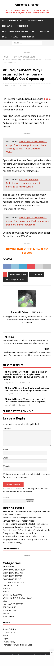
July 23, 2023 (10, 85)
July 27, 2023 (9, 394)
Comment (7, 428)
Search (6, 497)
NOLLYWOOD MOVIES (13, 604)
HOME (6, 591)
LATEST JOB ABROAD (40, 31)
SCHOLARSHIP (22, 26)
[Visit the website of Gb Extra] (27, 327)
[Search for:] (27, 42)
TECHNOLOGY (28, 37)
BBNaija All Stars (18, 274)
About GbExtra (9, 629)
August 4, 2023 (10, 405)
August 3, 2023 (10, 383)
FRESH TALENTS (10, 585)
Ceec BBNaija (36, 274)
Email (5, 457)
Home (5, 635)
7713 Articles (37, 312)
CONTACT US (9, 632)
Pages (5, 638)
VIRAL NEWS (8, 616)
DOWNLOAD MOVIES (12, 576)
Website (6, 466)
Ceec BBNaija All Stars (15, 279)
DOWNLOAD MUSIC (36, 20)
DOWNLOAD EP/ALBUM (14, 569)
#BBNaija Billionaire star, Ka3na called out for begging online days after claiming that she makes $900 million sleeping (25, 539)
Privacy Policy (9, 641)
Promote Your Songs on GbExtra (17, 644)
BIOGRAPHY (7, 26)
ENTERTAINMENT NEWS (12, 20)
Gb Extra (22, 85)
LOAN (4, 37)
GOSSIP (6, 588)
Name (5, 449)
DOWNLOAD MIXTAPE (13, 573)
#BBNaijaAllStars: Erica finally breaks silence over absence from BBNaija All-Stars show (27, 389)
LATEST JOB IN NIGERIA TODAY (15, 31)
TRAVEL (14, 37)
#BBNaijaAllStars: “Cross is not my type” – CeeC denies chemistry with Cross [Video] (26, 400)
